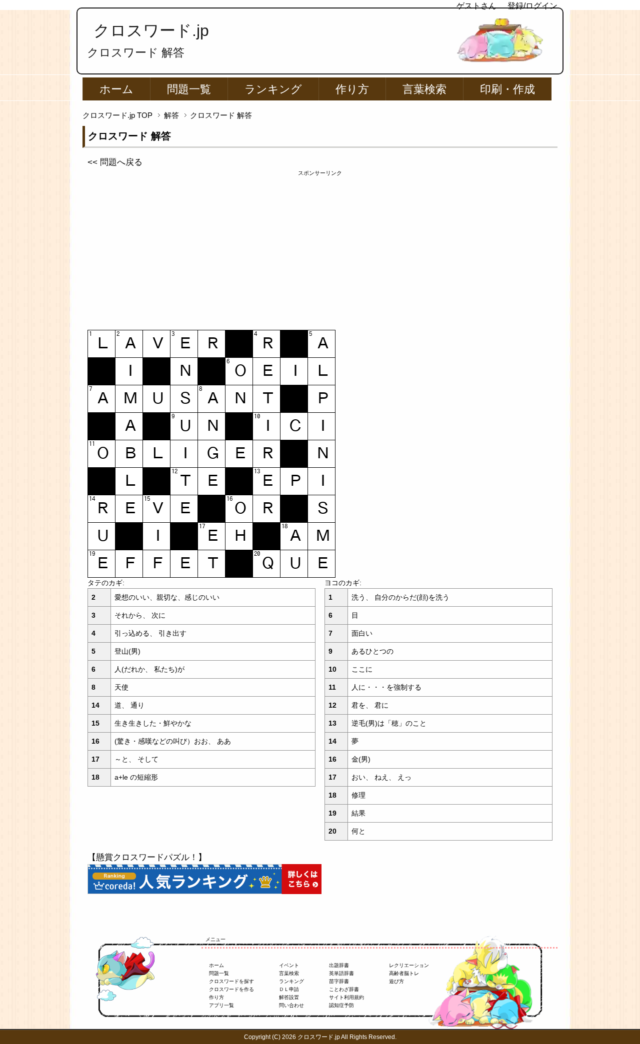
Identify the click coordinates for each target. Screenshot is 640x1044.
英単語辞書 (341, 973)
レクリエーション (409, 965)
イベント (289, 965)
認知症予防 (341, 1005)
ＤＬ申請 (289, 989)
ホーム (117, 89)
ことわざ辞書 (344, 989)
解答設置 (289, 997)
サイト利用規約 (346, 997)
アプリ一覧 (221, 1005)
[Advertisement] (320, 247)
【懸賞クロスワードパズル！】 (147, 857)
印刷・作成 (507, 89)
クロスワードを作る (231, 989)
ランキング (273, 89)
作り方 (352, 89)
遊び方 (396, 981)
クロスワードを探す (231, 981)
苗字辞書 (339, 981)
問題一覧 (189, 89)
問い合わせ (291, 1005)
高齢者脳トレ (404, 973)
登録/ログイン (533, 5)
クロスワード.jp (151, 30)
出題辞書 (339, 965)
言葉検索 (424, 89)
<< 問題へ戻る (115, 162)
